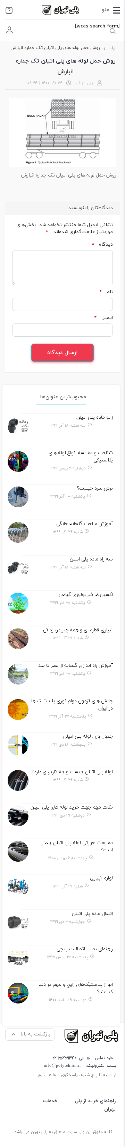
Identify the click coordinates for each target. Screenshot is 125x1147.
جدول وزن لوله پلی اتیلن (88, 736)
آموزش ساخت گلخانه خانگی (84, 524)
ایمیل (103, 317)
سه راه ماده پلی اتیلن (91, 559)
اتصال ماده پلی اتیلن (92, 913)
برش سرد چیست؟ (95, 488)
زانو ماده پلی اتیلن (94, 417)
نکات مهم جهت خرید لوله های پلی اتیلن (72, 807)
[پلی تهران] (92, 1035)
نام (106, 292)
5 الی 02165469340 (71, 1058)
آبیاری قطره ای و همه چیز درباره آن (78, 630)
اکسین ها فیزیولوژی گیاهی (86, 594)
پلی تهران (110, 48)
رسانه (102, 48)
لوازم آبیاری (101, 878)
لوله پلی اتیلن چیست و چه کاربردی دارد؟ (72, 772)
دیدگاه (102, 244)
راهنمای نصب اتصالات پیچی (85, 949)
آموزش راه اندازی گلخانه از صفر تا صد (75, 665)
